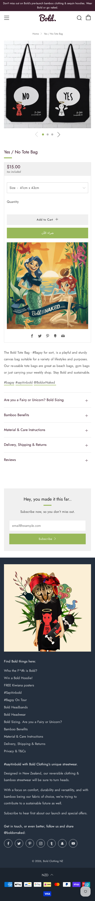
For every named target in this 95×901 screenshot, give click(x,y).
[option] (47, 84)
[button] (43, 134)
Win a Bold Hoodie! (18, 678)
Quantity (13, 201)
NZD (45, 875)
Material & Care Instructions (23, 736)
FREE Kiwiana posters (19, 685)
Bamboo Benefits (16, 729)
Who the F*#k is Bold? (20, 670)
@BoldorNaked (45, 382)
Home (35, 33)
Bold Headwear (15, 714)
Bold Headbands (16, 707)
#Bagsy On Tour (15, 699)
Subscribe (45, 539)
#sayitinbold (24, 382)
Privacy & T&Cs (15, 751)
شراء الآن (48, 233)
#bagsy (9, 382)
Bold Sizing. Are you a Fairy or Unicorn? (33, 721)
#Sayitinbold (13, 692)
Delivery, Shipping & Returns (24, 743)
